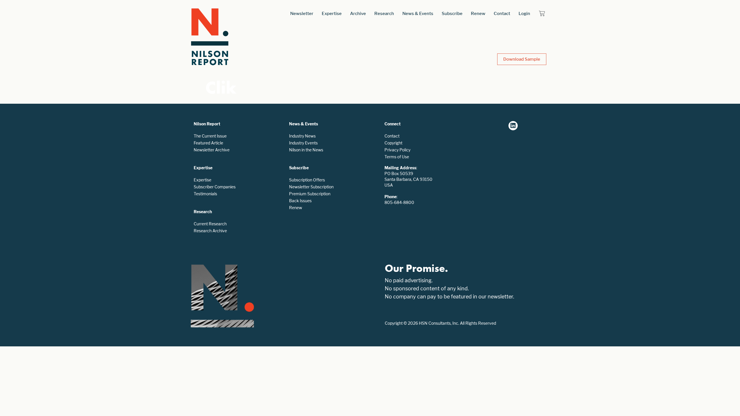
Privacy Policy (397, 149)
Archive (358, 13)
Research (384, 13)
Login (524, 13)
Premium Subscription (309, 193)
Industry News (302, 135)
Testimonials (205, 193)
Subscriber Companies (215, 186)
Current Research (210, 223)
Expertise (332, 13)
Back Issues (300, 200)
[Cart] (542, 13)
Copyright (393, 142)
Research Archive (210, 230)
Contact (502, 13)
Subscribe (452, 13)
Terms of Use (396, 156)
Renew (478, 13)
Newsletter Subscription (311, 186)
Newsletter (301, 13)
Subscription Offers (307, 179)
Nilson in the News (306, 149)
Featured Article (208, 142)
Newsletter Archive (212, 149)
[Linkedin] (513, 125)
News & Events (417, 13)
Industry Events (303, 142)
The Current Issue (210, 135)
